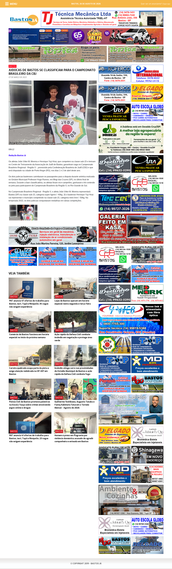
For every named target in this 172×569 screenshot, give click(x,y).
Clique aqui (166, 4)
